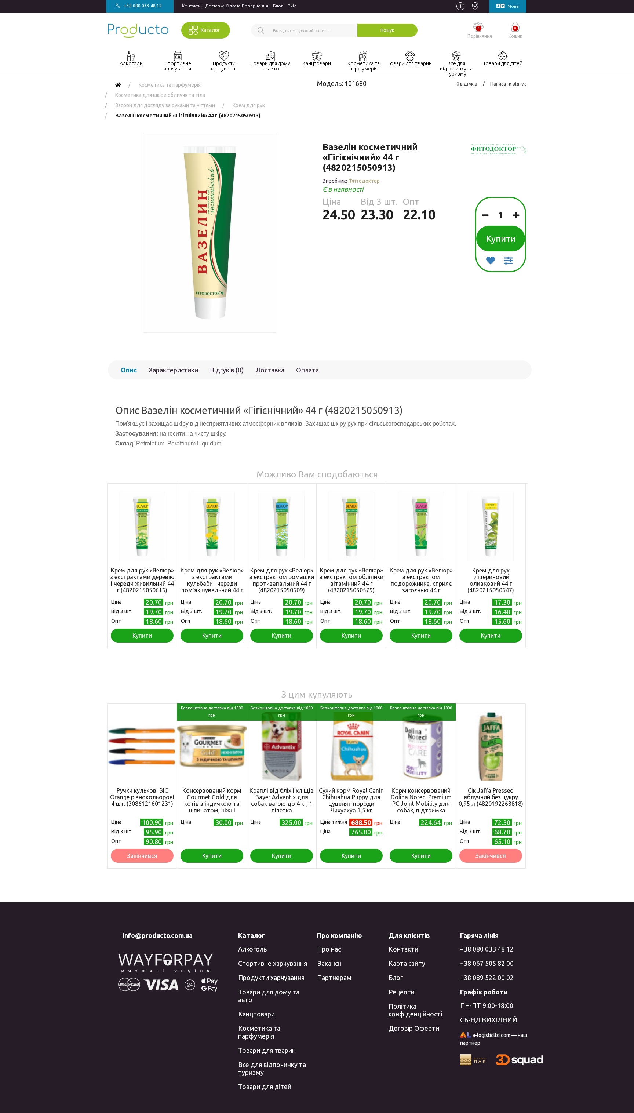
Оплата (307, 370)
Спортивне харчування (272, 963)
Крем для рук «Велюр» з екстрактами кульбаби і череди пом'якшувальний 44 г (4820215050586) (212, 583)
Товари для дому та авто (268, 995)
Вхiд (292, 5)
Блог (278, 5)
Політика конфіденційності (415, 1010)
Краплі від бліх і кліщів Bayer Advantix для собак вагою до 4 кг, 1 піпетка (281, 800)
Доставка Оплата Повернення (236, 5)
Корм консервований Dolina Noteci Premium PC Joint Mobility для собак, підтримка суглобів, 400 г (421, 803)
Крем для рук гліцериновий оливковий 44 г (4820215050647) (490, 580)
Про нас (329, 949)
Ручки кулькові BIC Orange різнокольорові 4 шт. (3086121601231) (142, 797)
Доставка (269, 370)
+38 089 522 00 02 (487, 977)
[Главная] (118, 85)
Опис (129, 370)
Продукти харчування (271, 977)
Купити (500, 239)
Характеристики (173, 370)
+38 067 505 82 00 (487, 963)
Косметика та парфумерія (259, 1032)
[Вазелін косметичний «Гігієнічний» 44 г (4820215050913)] (209, 233)
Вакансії (329, 963)
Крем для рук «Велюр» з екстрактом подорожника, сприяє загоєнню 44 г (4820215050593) (421, 583)
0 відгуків (466, 83)
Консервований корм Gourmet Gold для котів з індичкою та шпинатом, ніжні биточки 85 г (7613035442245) (211, 807)
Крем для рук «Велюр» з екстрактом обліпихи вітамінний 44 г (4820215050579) (351, 580)
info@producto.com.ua (158, 935)
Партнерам (334, 977)
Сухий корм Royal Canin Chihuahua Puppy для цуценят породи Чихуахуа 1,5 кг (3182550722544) (351, 803)
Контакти (191, 5)
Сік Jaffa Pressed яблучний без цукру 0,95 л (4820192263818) (491, 797)
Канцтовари (256, 1014)
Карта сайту (407, 963)
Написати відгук (508, 83)
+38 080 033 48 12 (487, 949)
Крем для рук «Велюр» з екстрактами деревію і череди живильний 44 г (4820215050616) (142, 580)
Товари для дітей (264, 1086)
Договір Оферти (414, 1028)
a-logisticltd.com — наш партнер (493, 1039)
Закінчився (142, 855)
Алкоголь (252, 949)
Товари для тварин (267, 1050)
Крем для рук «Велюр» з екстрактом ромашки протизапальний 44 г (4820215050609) (281, 580)
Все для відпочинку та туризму (272, 1068)
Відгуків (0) (227, 370)
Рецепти (402, 992)
